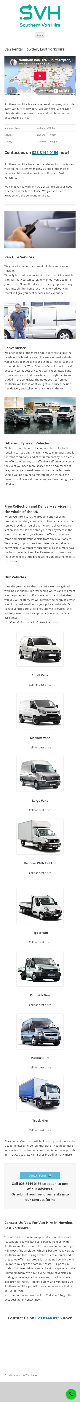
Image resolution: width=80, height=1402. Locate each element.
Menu (40, 35)
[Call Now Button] (71, 1394)
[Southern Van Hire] (40, 16)
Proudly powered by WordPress (20, 1375)
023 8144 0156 (45, 152)
